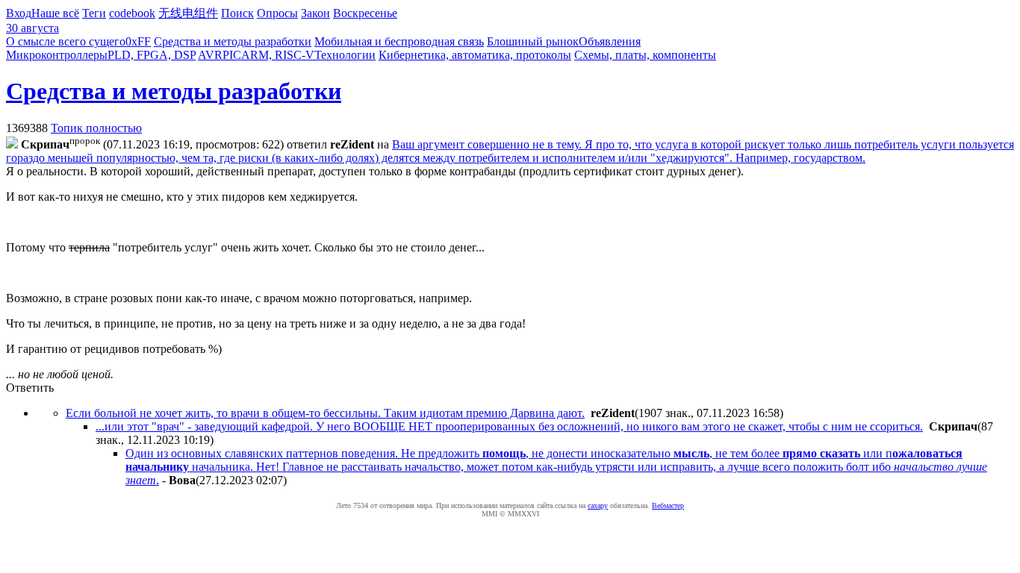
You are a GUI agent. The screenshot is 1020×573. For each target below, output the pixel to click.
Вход (18, 13)
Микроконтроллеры (57, 54)
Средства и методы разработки (232, 41)
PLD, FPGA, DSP (152, 54)
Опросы (277, 13)
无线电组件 (188, 13)
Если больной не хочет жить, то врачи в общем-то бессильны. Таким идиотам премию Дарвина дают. (325, 413)
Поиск (237, 13)
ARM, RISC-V (277, 54)
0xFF (138, 41)
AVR (210, 54)
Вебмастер (668, 505)
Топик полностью (96, 128)
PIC (232, 54)
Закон (315, 13)
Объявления (610, 41)
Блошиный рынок (533, 41)
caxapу (598, 505)
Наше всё (55, 13)
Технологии (345, 54)
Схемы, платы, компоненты (645, 54)
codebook (132, 13)
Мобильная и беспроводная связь (399, 41)
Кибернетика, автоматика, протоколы (475, 54)
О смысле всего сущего (65, 41)
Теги (94, 13)
